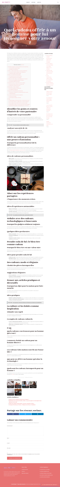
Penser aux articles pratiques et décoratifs (15, 90)
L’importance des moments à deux (15, 76)
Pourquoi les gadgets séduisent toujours (16, 80)
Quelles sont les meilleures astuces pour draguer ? (19, 399)
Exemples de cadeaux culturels (15, 97)
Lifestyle (39, 2)
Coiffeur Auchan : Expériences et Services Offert (49, 93)
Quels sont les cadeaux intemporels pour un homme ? (19, 105)
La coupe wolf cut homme (45, 469)
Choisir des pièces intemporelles (15, 88)
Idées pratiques (12, 93)
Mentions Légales (25, 473)
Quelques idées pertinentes (14, 81)
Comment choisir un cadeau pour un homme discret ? (19, 101)
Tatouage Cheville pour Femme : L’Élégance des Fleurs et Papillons (22, 404)
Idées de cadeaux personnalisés (15, 73)
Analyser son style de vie (13, 69)
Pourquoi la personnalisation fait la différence (17, 72)
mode (13, 374)
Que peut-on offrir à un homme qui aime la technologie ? (19, 104)
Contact (23, 471)
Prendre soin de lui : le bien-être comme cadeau (16, 82)
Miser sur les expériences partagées (14, 74)
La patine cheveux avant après (45, 473)
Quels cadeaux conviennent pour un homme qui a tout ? (19, 100)
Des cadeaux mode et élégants (13, 86)
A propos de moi (25, 469)
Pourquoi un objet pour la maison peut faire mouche (18, 92)
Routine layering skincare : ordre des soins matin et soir (50, 84)
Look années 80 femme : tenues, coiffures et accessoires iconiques (49, 108)
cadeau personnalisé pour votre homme (17, 150)
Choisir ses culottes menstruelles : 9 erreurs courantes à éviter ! (21, 403)
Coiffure (33, 2)
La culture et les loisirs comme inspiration (15, 94)
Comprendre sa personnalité (14, 68)
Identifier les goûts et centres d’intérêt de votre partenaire (18, 66)
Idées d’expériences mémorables (15, 77)
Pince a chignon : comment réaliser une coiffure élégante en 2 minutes (49, 66)
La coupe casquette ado (44, 471)
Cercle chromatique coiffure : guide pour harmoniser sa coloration (49, 78)
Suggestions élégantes (13, 89)
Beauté (28, 2)
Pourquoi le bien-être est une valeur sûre (16, 84)
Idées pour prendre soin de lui (14, 85)
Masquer (22, 64)
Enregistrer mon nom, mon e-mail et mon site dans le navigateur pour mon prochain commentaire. (23, 454)
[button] (58, 2)
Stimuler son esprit (12, 96)
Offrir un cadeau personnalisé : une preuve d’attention (17, 70)
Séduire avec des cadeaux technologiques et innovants (17, 78)
